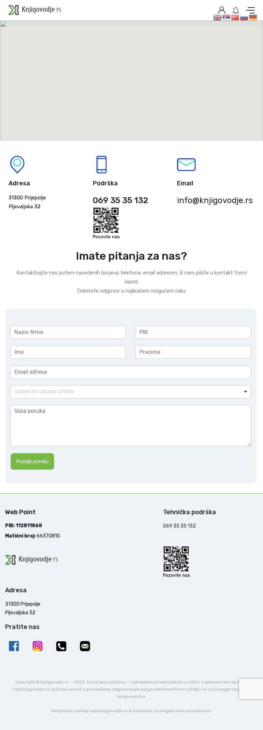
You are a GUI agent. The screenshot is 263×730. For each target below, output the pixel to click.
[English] (217, 17)
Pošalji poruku (32, 461)
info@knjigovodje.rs (215, 200)
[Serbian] (226, 17)
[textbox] (57, 391)
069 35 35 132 (120, 200)
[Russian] (244, 17)
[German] (253, 17)
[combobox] (131, 391)
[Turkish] (235, 17)
